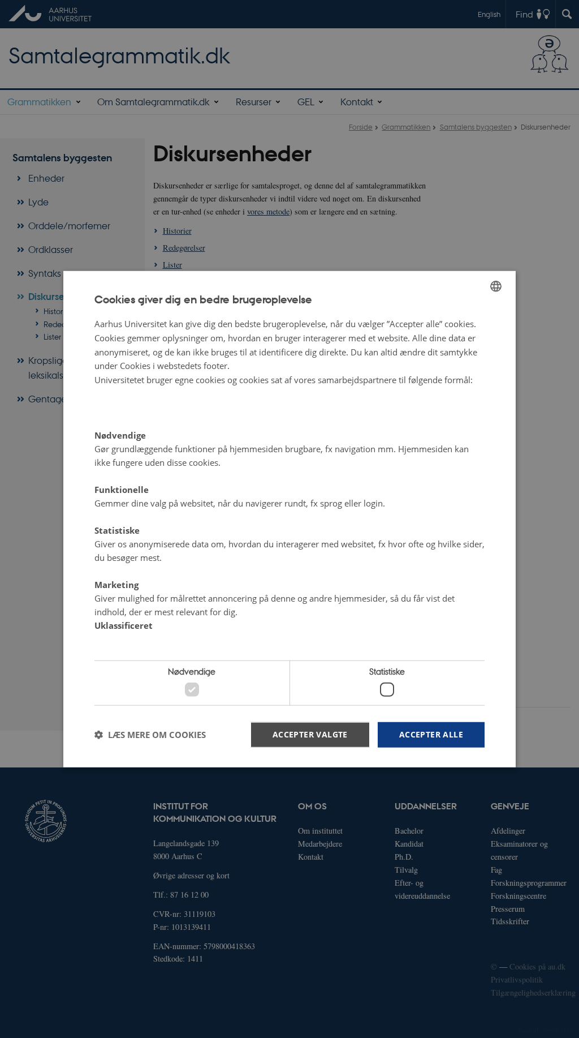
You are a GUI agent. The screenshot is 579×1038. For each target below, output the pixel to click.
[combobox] (496, 286)
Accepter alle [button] (431, 733)
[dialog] (289, 519)
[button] (150, 734)
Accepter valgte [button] (310, 733)
